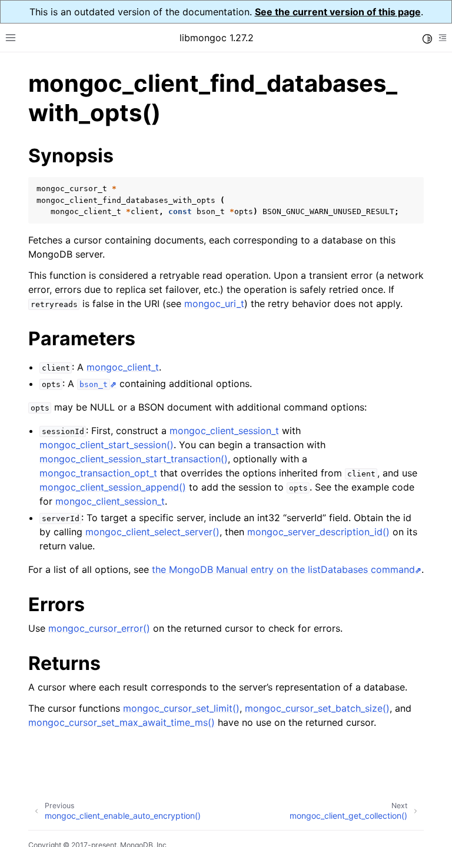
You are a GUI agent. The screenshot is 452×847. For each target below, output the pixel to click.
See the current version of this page (338, 12)
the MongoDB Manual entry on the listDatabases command (283, 569)
